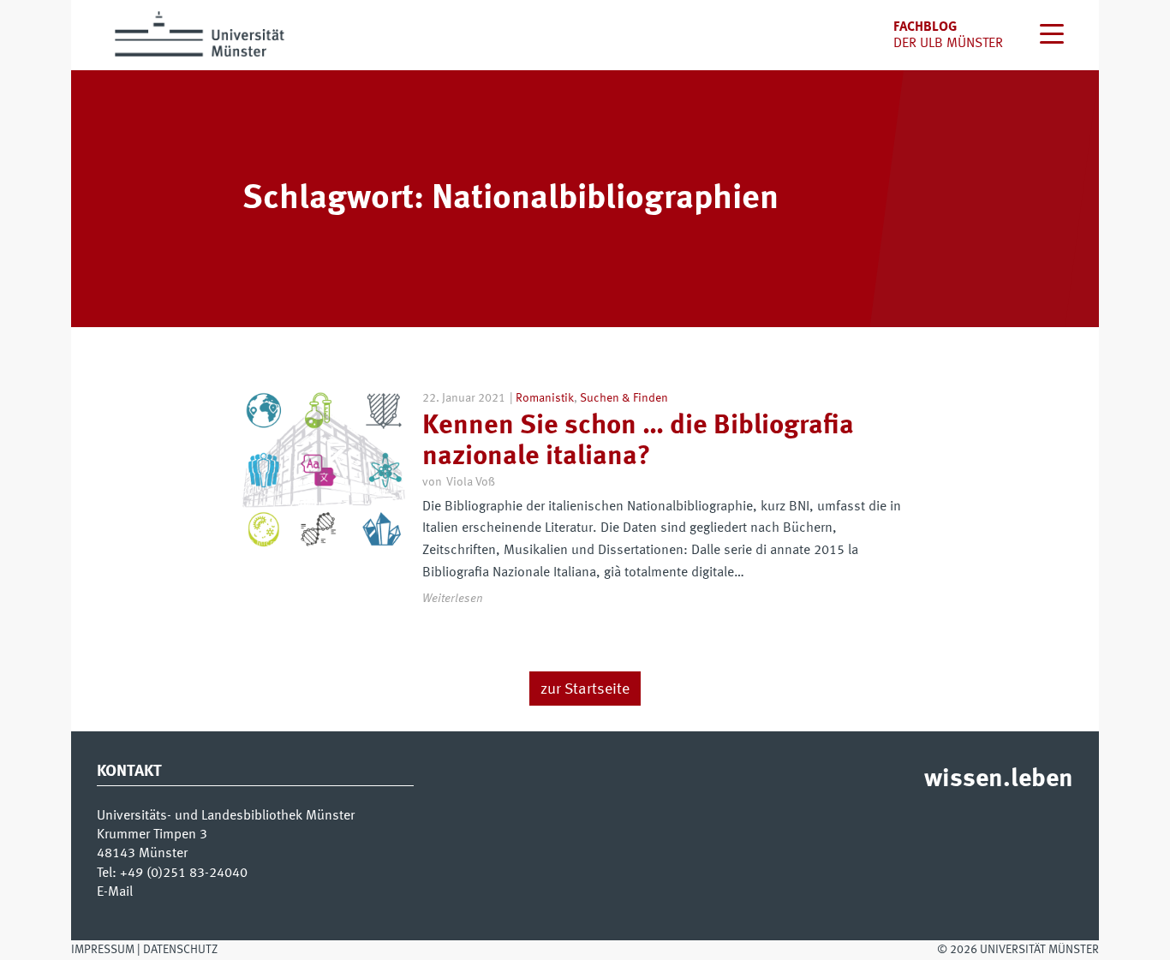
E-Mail (115, 892)
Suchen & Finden (624, 398)
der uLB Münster (948, 44)
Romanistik (545, 398)
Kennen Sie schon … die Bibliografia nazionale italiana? (638, 441)
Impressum (102, 950)
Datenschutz (180, 950)
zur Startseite (585, 689)
